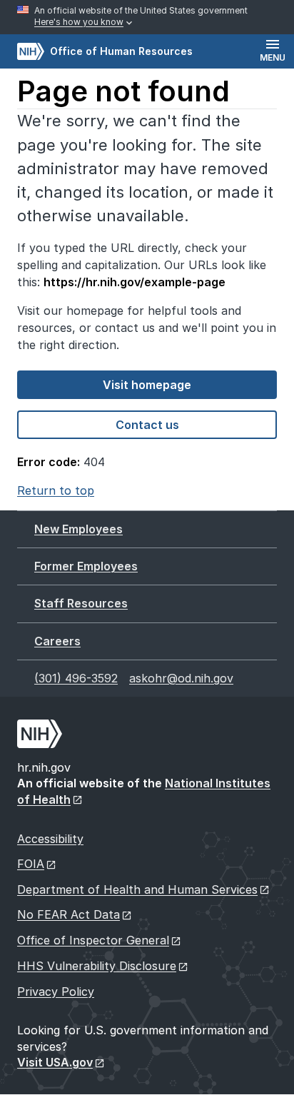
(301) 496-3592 (76, 678)
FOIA (30, 864)
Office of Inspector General (93, 940)
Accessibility (50, 839)
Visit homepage (147, 385)
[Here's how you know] (147, 17)
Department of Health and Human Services (137, 889)
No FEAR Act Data (68, 914)
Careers (57, 641)
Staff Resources (81, 603)
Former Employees (86, 566)
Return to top (55, 490)
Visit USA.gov (55, 1062)
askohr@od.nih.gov (181, 678)
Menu (272, 57)
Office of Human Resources (105, 51)
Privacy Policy (55, 991)
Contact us (147, 425)
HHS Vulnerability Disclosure (96, 966)
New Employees (78, 529)
